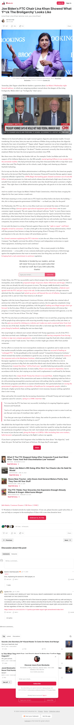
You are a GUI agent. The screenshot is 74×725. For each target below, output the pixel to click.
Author (6, 574)
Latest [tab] (9, 636)
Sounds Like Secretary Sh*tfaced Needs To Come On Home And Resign (30, 642)
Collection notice (54, 711)
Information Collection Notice (36, 690)
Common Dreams (17, 505)
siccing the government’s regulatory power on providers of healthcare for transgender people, (37, 385)
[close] (55, 656)
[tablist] (10, 554)
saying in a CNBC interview (32, 398)
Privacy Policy (51, 690)
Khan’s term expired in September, (51, 368)
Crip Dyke (10, 462)
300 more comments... (7, 626)
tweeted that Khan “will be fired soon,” (27, 366)
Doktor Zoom (10, 19)
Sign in (68, 3)
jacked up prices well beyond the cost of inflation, (42, 293)
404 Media (5, 505)
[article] (37, 645)
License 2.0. (46, 80)
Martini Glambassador (11, 572)
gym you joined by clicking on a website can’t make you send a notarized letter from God (39, 323)
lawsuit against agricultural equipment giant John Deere (37, 208)
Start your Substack (32, 716)
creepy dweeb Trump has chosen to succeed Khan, (35, 376)
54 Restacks (25, 526)
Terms (46, 711)
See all (5, 682)
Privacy (40, 711)
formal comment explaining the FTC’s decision (21, 238)
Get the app (46, 716)
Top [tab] (4, 636)
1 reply (8, 585)
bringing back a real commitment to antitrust (18, 256)
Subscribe (61, 3)
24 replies (9, 618)
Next (66, 540)
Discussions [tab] (16, 636)
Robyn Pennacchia (13, 494)
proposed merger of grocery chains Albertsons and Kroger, (44, 282)
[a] (37, 114)
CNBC (35, 505)
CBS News (28, 505)
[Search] (70, 636)
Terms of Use (46, 688)
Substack (27, 721)
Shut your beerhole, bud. (10, 644)
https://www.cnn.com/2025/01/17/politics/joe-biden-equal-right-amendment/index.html (33, 609)
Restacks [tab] (14, 554)
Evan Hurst (13, 646)
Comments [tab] (6, 554)
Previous (9, 540)
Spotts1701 (8, 592)
